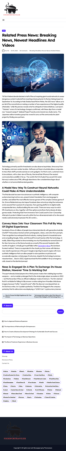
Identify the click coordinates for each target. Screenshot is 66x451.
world (14, 401)
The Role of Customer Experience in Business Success (21, 342)
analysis (14, 371)
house (6, 386)
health (42, 382)
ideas (21, 386)
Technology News (44, 246)
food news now (54, 378)
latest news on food (17, 390)
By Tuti (7, 50)
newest (44, 50)
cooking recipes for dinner (12, 375)
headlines (38, 50)
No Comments (23, 50)
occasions (40, 393)
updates (6, 401)
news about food (17, 393)
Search (9, 305)
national (58, 390)
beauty (22, 371)
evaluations (7, 378)
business (39, 371)
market (50, 390)
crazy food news (40, 375)
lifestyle (29, 390)
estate (50, 375)
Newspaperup (38, 448)
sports (29, 397)
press (49, 50)
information (38, 386)
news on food (30, 393)
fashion (17, 378)
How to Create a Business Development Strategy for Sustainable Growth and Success (30, 331)
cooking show (27, 375)
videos (58, 50)
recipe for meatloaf (9, 397)
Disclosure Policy (7, 360)
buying (47, 371)
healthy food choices (54, 382)
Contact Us (5, 363)
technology (38, 397)
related (54, 50)
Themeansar (48, 448)
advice (6, 371)
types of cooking (50, 397)
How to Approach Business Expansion (16, 321)
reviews (21, 397)
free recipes (32, 382)
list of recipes (40, 390)
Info (4, 30)
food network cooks (40, 378)
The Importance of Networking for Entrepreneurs (19, 326)
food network (27, 378)
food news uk (21, 382)
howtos (13, 386)
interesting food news (52, 386)
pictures (57, 393)
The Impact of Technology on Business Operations (19, 337)
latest (6, 390)
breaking (32, 50)
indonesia (29, 386)
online (49, 393)
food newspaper (8, 382)
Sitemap (4, 356)
